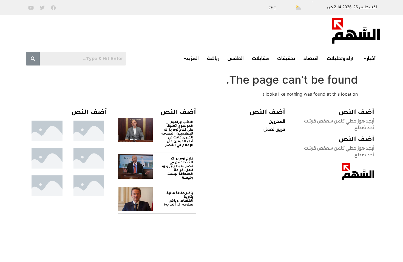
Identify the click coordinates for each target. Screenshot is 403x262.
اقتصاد (311, 58)
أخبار (371, 58)
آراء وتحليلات (340, 58)
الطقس (236, 58)
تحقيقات (286, 58)
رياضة (213, 58)
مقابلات (260, 58)
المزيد (192, 58)
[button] (368, 58)
